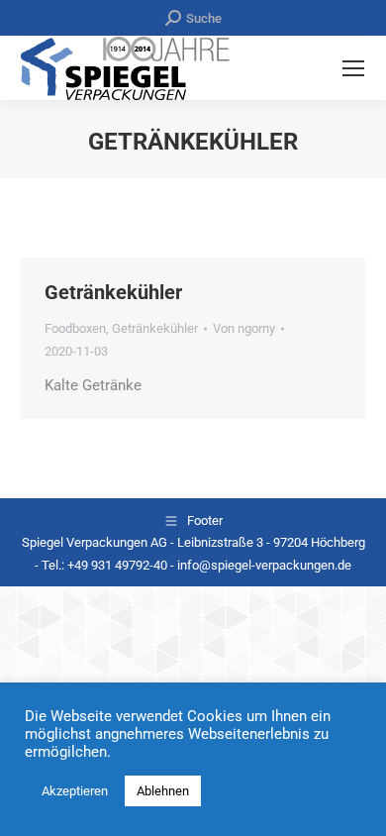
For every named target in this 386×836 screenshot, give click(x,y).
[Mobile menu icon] (353, 68)
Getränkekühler (113, 292)
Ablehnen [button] (163, 791)
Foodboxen (75, 328)
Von (244, 328)
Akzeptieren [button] (75, 791)
